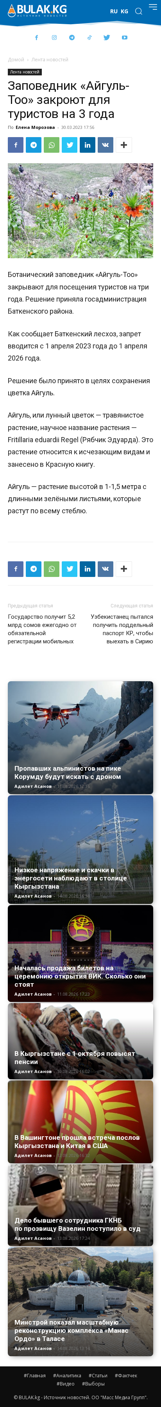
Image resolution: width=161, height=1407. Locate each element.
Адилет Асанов (33, 786)
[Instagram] (54, 38)
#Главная (35, 1375)
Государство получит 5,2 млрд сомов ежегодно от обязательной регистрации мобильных (42, 629)
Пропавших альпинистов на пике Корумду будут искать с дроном (67, 772)
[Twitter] (107, 38)
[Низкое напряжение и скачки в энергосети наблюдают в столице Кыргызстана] (80, 849)
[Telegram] (72, 38)
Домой (16, 59)
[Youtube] (124, 38)
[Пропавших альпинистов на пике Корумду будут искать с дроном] (80, 737)
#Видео (66, 1383)
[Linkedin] (87, 145)
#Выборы (93, 1383)
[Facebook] (36, 38)
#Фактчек (126, 1375)
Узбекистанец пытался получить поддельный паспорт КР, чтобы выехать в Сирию (122, 629)
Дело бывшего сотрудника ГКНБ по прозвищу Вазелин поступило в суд (77, 1224)
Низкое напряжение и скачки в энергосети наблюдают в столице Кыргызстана (70, 878)
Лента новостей (50, 59)
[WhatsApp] (51, 145)
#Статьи (98, 1375)
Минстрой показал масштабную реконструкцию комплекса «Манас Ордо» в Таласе (71, 1330)
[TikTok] (89, 38)
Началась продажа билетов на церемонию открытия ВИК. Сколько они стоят (80, 976)
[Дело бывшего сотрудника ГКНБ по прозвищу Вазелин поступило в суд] (80, 1205)
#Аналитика (67, 1375)
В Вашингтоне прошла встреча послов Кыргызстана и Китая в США (77, 1142)
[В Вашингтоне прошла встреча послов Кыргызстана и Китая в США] (80, 1121)
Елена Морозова (35, 127)
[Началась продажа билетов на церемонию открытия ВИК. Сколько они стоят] (80, 953)
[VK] (105, 145)
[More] (124, 145)
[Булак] (37, 10)
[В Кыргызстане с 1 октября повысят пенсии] (80, 1041)
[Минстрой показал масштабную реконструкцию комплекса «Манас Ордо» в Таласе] (80, 1301)
